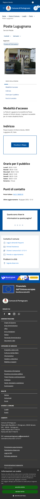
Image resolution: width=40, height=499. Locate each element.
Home (4, 16)
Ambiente (7, 380)
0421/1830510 (18, 194)
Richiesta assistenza (10, 456)
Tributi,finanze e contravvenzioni (14, 377)
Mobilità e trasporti (10, 362)
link (2, 483)
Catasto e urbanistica (11, 359)
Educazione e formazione (12, 371)
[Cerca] (36, 8)
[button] (20, 496)
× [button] (38, 470)
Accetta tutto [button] (20, 487)
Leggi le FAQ (8, 453)
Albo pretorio (8, 468)
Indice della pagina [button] (12, 81)
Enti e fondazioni (9, 332)
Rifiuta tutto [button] (20, 491)
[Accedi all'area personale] (33, 2)
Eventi (6, 412)
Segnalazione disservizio (12, 450)
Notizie (6, 395)
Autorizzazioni (8, 386)
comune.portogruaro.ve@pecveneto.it (16, 436)
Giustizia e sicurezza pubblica (13, 374)
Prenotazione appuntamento (13, 447)
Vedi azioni (16, 36)
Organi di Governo (10, 323)
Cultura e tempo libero (11, 353)
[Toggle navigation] (4, 8)
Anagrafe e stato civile (11, 350)
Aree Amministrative (10, 326)
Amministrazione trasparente (13, 465)
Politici (6, 335)
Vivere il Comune (14, 16)
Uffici (6, 329)
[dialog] (20, 483)
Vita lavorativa (8, 356)
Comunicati (7, 398)
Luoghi (24, 16)
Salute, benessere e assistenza (14, 383)
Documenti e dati (9, 341)
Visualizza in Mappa (20, 145)
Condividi (6, 36)
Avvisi (6, 401)
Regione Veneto (8, 2)
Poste (31, 16)
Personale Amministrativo (12, 338)
